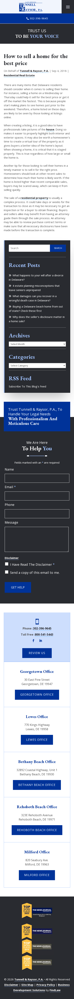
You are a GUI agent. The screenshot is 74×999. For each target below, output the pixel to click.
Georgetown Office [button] (37, 695)
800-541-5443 (44, 634)
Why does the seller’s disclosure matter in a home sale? (37, 319)
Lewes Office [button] (37, 740)
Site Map (27, 984)
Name (9, 469)
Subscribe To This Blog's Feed (27, 386)
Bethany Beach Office (37, 761)
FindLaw (55, 990)
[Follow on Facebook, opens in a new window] (33, 640)
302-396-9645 (39, 18)
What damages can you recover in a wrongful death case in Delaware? (33, 298)
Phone (9, 504)
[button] (68, 7)
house (50, 129)
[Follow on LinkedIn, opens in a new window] (40, 640)
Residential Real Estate (19, 75)
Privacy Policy (45, 984)
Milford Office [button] (37, 875)
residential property (34, 198)
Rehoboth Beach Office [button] (37, 830)
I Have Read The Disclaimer (32, 564)
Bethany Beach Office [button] (37, 785)
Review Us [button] (37, 653)
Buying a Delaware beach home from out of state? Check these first (36, 309)
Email (10, 487)
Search (58, 248)
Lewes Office (37, 716)
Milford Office (37, 852)
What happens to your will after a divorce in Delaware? (36, 277)
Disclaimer (12, 558)
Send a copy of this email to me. (35, 572)
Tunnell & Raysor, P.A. (34, 71)
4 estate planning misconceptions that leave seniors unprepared (34, 288)
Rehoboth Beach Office (37, 806)
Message (11, 522)
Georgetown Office (37, 671)
